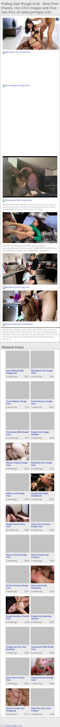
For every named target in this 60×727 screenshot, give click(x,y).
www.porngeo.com (13, 726)
